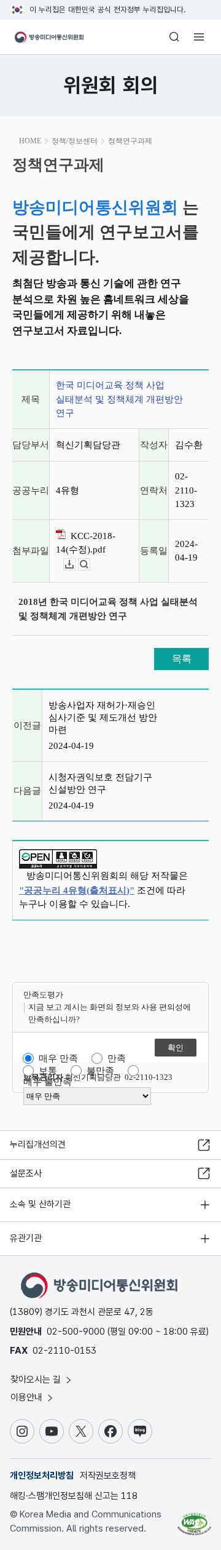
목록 (182, 658)
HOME (30, 141)
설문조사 (26, 1173)
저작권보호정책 (108, 1475)
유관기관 (26, 1238)
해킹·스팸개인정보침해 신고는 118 (74, 1495)
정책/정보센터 (75, 141)
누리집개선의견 (38, 1144)
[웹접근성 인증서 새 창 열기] (194, 1519)
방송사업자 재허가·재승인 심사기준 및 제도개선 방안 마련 (102, 717)
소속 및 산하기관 (40, 1204)
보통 (48, 1071)
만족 (116, 1058)
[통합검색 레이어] (174, 37)
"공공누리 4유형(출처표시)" (76, 890)
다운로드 (75, 564)
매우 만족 (58, 1058)
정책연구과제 (130, 141)
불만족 (100, 1071)
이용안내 (27, 1397)
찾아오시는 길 (36, 1379)
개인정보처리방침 (42, 1475)
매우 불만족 (47, 1082)
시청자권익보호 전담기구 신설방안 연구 (100, 783)
